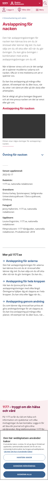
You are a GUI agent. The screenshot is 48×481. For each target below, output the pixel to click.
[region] (24, 455)
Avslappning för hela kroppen (25, 281)
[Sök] (45, 3)
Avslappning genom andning (25, 301)
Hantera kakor (24, 457)
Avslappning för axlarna (22, 261)
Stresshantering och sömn (15, 18)
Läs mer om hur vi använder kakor (18, 451)
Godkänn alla (24, 474)
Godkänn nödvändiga (24, 466)
